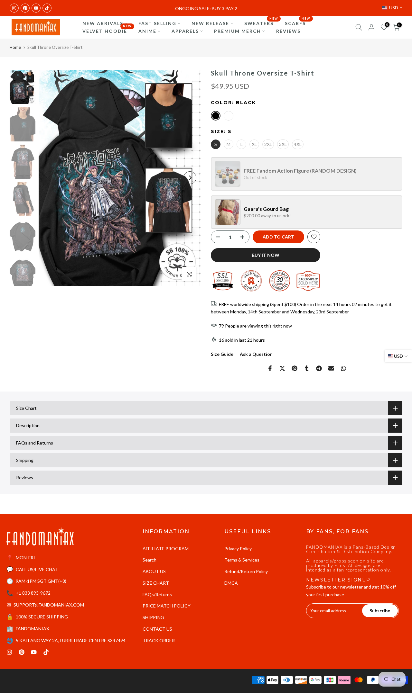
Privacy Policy (238, 548)
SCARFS (298, 23)
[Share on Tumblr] (307, 368)
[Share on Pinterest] (294, 368)
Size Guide (222, 354)
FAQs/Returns (157, 594)
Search (149, 559)
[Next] (189, 177)
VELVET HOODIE (107, 30)
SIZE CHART (156, 583)
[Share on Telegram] (319, 368)
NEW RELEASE (210, 23)
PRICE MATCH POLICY (167, 605)
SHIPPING (153, 617)
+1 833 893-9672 (33, 593)
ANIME (147, 31)
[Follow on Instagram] (14, 8)
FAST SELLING (157, 23)
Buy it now (265, 255)
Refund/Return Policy (246, 571)
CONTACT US (157, 629)
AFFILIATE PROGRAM (166, 548)
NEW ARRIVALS (102, 23)
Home (15, 47)
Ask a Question (256, 354)
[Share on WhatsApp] (343, 368)
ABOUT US (154, 571)
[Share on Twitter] (282, 368)
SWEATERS (261, 23)
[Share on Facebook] (270, 368)
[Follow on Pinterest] (25, 8)
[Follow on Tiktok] (47, 8)
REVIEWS (288, 31)
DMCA (231, 583)
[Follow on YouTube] (36, 8)
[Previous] (49, 177)
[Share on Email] (331, 368)
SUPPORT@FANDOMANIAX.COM (49, 605)
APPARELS (185, 31)
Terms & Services (241, 559)
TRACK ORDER (159, 640)
